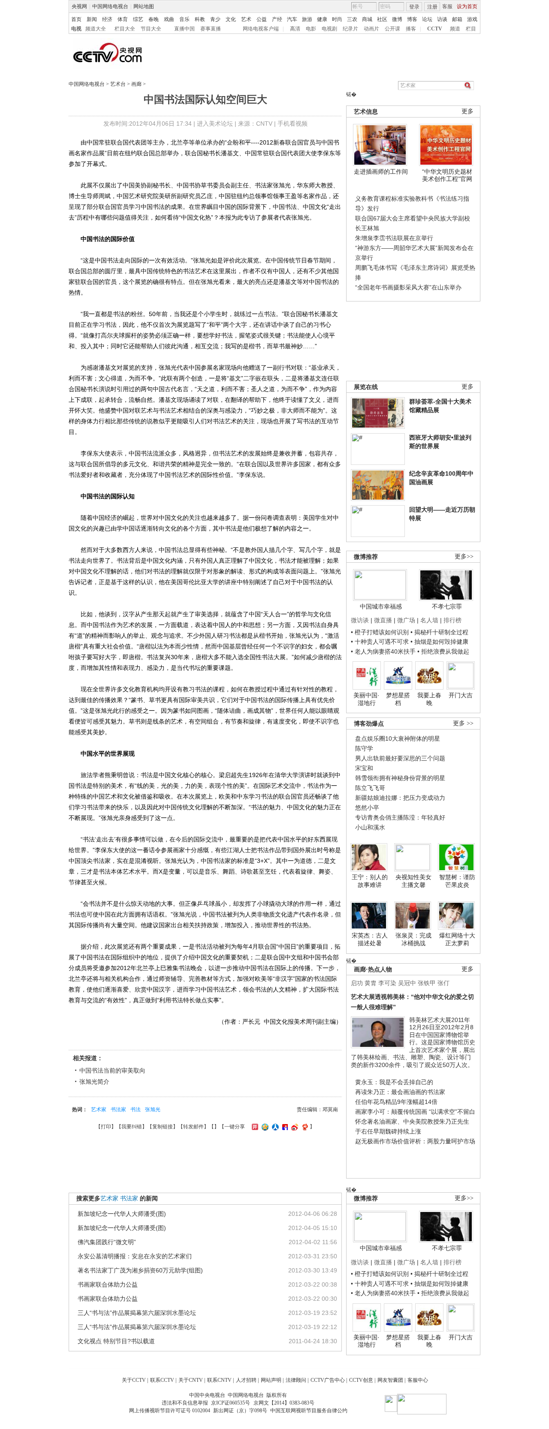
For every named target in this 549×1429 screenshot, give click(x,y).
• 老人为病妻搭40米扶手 (383, 651)
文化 (231, 19)
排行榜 (452, 620)
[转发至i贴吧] (284, 1127)
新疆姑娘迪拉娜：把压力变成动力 (400, 797)
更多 (468, 111)
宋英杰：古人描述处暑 (370, 939)
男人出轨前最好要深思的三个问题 (400, 758)
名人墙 (429, 620)
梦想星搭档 (398, 699)
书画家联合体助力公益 (108, 1284)
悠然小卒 (367, 807)
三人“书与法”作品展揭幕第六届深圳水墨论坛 (137, 1312)
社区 (382, 19)
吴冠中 (407, 983)
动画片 (371, 29)
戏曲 (169, 19)
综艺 (138, 19)
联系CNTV (219, 1380)
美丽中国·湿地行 (366, 699)
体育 (123, 19)
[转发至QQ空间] (263, 1127)
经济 (107, 19)
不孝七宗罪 (447, 606)
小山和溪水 (370, 827)
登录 (414, 7)
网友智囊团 (390, 1380)
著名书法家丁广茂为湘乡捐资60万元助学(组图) (140, 1270)
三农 (352, 19)
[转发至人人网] (274, 1127)
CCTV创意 (361, 1380)
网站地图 (143, 6)
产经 (277, 19)
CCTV (434, 29)
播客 (411, 29)
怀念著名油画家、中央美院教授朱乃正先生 (412, 1121)
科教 (200, 19)
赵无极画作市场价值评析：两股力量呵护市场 (415, 1141)
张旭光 (152, 1109)
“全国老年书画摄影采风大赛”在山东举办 (408, 287)
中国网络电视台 (110, 6)
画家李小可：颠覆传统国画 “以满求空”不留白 (415, 1111)
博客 (412, 19)
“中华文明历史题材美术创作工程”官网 (447, 175)
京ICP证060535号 (230, 1403)
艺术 (246, 19)
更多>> (464, 556)
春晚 (153, 19)
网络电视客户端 (261, 29)
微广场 (406, 620)
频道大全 (95, 29)
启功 (357, 983)
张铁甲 (427, 983)
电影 (311, 29)
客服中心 (417, 1380)
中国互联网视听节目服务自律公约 (308, 1411)
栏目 (471, 29)
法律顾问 (296, 1380)
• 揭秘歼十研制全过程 (439, 632)
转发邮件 (193, 1127)
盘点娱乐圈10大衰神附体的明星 (397, 738)
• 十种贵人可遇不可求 (380, 641)
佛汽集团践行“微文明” (107, 1242)
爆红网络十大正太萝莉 (457, 939)
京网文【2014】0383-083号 (283, 1403)
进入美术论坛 (215, 123)
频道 (455, 29)
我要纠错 (131, 1127)
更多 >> (463, 723)
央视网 (79, 6)
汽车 (292, 19)
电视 (76, 29)
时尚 (337, 19)
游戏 (472, 19)
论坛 (427, 19)
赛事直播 (210, 29)
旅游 (307, 19)
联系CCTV (162, 1380)
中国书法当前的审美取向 (112, 1070)
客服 (447, 6)
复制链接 (162, 1127)
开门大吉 (461, 695)
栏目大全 (125, 29)
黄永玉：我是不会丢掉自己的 (394, 1082)
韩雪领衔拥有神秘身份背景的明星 (400, 778)
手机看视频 (293, 123)
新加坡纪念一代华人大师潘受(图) (122, 1213)
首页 (76, 19)
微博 (397, 19)
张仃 (443, 983)
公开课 (392, 29)
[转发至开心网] (254, 1127)
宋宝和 (364, 768)
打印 (106, 1127)
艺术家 (98, 1109)
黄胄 (371, 983)
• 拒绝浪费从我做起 (443, 651)
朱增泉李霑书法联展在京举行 (394, 238)
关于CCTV (134, 1380)
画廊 (136, 84)
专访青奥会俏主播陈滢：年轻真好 (400, 817)
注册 (432, 7)
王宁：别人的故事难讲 (370, 881)
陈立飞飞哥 (370, 787)
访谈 (442, 19)
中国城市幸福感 (381, 606)
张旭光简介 (94, 1081)
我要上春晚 (429, 699)
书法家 (118, 1109)
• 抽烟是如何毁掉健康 (439, 641)
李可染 (387, 983)
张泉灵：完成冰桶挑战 (413, 939)
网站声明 (271, 1380)
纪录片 (350, 29)
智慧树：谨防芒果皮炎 (457, 881)
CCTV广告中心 (328, 1380)
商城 (367, 19)
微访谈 (360, 620)
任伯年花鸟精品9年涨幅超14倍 (396, 1101)
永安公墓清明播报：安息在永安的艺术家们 (135, 1256)
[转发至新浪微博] (293, 1127)
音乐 (184, 19)
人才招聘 (246, 1380)
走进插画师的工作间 (381, 171)
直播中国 (184, 29)
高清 (295, 29)
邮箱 (457, 19)
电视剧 (329, 29)
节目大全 (151, 29)
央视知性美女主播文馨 (413, 881)
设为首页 (467, 6)
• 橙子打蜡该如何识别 (380, 632)
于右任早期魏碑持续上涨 (388, 1131)
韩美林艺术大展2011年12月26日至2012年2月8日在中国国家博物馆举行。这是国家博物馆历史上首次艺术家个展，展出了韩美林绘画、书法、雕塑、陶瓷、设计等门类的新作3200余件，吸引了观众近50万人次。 (413, 1042)
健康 (322, 19)
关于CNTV (190, 1380)
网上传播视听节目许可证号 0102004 (169, 1411)
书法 (135, 1109)
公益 (261, 19)
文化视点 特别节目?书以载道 (116, 1341)
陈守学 (364, 748)
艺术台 (118, 84)
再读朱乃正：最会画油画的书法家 (400, 1091)
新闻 (92, 19)
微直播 (383, 620)
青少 (215, 19)
